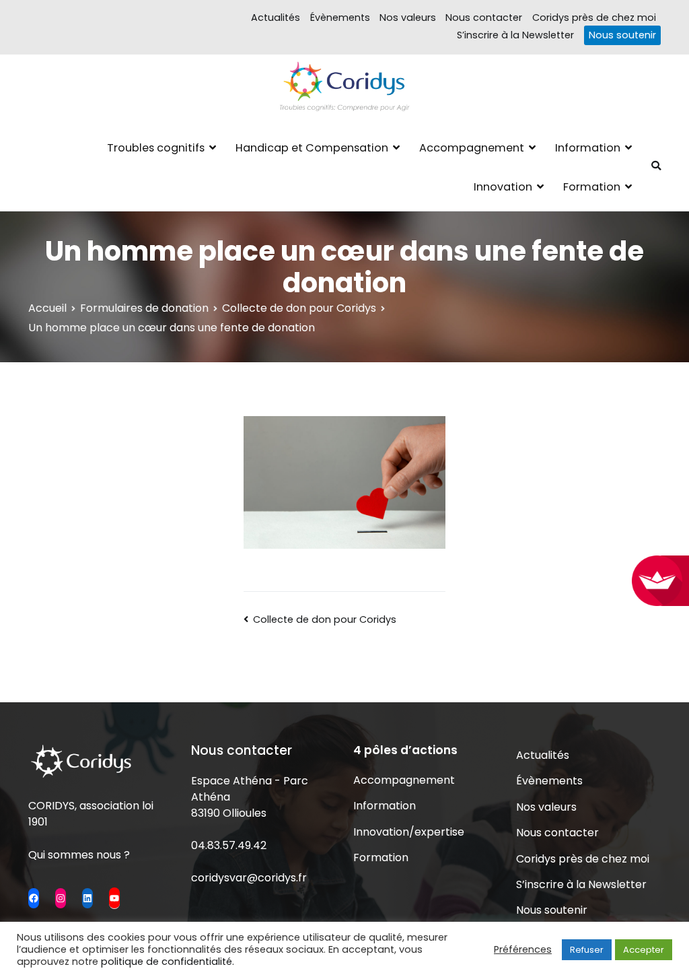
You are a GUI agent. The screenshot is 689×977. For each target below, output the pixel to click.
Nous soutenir (622, 35)
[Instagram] (60, 898)
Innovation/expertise (408, 832)
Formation (591, 187)
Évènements (340, 17)
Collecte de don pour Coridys (324, 619)
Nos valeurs (407, 17)
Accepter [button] (643, 949)
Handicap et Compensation (311, 148)
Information (587, 148)
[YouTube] (114, 897)
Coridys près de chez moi (594, 17)
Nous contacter (483, 17)
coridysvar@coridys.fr (249, 877)
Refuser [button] (587, 949)
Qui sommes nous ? (79, 855)
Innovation (503, 187)
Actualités (275, 17)
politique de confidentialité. (167, 961)
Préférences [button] (523, 949)
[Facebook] (33, 898)
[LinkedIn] (87, 898)
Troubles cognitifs (156, 148)
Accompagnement (471, 148)
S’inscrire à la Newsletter (515, 35)
